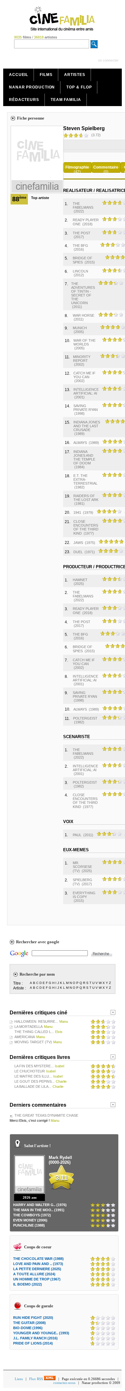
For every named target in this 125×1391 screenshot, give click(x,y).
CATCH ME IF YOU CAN (84, 375)
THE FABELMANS (83, 205)
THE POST (81, 233)
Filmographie (77, 167)
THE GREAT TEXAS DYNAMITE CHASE (46, 1115)
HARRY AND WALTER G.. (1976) (40, 1205)
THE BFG (80, 245)
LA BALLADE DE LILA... (32, 1086)
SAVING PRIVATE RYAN (85, 408)
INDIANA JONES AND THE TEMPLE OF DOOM (84, 457)
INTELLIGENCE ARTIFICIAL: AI (86, 391)
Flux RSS (36, 1379)
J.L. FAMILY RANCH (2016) (35, 1338)
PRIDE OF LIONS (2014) (33, 1343)
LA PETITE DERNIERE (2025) (37, 1269)
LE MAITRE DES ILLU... (33, 1076)
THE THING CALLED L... (34, 1032)
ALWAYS (80, 443)
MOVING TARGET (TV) (33, 1042)
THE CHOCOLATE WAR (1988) (38, 1259)
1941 (77, 512)
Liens (19, 1379)
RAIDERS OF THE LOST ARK (85, 498)
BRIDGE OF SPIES (82, 260)
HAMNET (80, 580)
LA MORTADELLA (28, 1027)
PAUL (77, 835)
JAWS (78, 543)
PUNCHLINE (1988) (29, 1225)
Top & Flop (79, 87)
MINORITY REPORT (81, 358)
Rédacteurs (24, 99)
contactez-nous (64, 1383)
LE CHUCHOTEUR (29, 1071)
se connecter (108, 60)
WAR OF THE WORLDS (84, 342)
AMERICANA (24, 1037)
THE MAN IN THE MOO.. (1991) (38, 1210)
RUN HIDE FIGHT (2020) (33, 1318)
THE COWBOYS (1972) (32, 1215)
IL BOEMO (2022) (27, 1284)
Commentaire (105, 167)
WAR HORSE (83, 315)
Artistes (74, 74)
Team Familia (66, 99)
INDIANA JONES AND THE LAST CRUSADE (86, 426)
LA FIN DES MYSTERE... (34, 1066)
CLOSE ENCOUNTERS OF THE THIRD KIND (85, 527)
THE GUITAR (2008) (29, 1323)
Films (46, 74)
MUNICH (80, 328)
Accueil (18, 74)
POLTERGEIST (85, 718)
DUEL (78, 552)
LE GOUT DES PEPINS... (34, 1081)
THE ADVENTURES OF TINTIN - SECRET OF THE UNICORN (83, 293)
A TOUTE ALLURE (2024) (34, 1274)
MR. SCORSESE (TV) (82, 867)
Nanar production (32, 87)
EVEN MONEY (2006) (30, 1220)
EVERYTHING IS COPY (84, 895)
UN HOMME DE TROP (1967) (37, 1279)
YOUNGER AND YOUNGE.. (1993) (41, 1333)
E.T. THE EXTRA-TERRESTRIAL (85, 479)
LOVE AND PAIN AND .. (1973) (38, 1264)
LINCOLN (80, 271)
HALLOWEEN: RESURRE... (36, 1021)
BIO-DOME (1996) (28, 1328)
